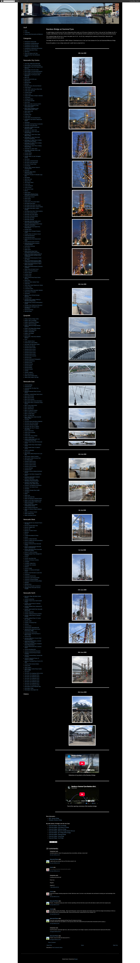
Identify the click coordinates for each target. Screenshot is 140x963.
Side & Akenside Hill (29, 374)
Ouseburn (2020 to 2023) (30, 464)
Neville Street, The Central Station (32, 201)
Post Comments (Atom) (57, 947)
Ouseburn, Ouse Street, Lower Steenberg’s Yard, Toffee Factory (32, 483)
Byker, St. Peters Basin (30, 413)
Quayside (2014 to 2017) (30, 351)
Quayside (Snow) (28, 362)
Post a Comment (52, 942)
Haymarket (27, 170)
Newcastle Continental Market (31, 216)
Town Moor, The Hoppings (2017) (32, 683)
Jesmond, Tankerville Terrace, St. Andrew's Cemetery (32, 659)
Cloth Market (27, 97)
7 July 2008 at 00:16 (54, 887)
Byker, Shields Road (29, 408)
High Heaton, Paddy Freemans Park (33, 458)
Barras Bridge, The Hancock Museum (33, 73)
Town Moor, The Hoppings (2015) (32, 680)
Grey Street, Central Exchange (31, 160)
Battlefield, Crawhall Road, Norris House (33, 394)
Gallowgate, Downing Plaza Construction (34, 124)
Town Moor (27, 671)
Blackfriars (27, 84)
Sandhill (26, 370)
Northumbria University (30, 246)
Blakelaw (27, 532)
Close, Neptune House (30, 341)
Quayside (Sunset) (29, 364)
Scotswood (27, 574)
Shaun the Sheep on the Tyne (31, 53)
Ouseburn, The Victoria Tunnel (31, 487)
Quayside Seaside (29, 369)
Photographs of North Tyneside (31, 45)
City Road (27, 419)
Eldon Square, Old (29, 111)
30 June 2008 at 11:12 (55, 871)
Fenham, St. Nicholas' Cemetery (32, 560)
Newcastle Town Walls (30, 217)
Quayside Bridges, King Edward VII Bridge (59, 827)
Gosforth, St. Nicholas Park (30, 622)
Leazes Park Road (29, 185)
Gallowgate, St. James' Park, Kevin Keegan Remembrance (32, 138)
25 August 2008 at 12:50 (55, 939)
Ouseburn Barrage (29, 468)
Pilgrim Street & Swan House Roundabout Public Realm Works (32, 252)
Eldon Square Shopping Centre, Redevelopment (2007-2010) (32, 109)
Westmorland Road (29, 309)
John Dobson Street (29, 182)
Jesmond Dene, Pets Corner (31, 632)
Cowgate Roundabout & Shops (31, 535)
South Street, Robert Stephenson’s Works (34, 285)
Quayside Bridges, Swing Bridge (56, 836)
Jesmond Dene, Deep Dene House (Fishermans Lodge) (32, 630)
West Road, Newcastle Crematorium (33, 586)
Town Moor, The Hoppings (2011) (32, 675)
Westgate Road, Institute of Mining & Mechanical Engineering (33, 300)
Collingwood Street (29, 99)
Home (82, 945)
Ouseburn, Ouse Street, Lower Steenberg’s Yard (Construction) (32, 480)
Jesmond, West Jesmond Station (32, 664)
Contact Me (27, 32)
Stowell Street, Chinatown (30, 291)
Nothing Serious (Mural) (30, 346)
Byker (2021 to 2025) (29, 397)
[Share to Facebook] (55, 842)
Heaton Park (27, 434)
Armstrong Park (28, 386)
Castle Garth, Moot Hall (30, 90)
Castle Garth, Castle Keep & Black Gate (33, 89)
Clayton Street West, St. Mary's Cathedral (34, 95)
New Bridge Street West (30, 203)
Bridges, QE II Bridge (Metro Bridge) (32, 328)
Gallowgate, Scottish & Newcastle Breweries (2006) (32, 128)
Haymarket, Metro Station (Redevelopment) (30, 172)
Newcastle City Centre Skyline (31, 214)
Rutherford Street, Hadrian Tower (32, 282)
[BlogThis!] (52, 842)
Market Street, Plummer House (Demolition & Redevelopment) (31, 194)
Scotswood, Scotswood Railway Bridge (33, 581)
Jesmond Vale (28, 636)
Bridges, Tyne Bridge (29, 333)
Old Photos (27, 51)
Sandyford (27, 488)
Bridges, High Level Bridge (30, 320)
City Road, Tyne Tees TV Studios (32, 426)
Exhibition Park (28, 114)
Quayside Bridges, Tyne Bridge (56, 838)
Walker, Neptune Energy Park (31, 507)
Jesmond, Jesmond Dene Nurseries (32, 651)
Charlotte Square (28, 92)
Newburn (27, 566)
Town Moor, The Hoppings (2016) (32, 681)
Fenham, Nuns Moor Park (30, 558)
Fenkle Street (27, 116)
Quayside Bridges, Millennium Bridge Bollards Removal (62, 830)
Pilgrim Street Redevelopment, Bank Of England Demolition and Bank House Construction (33, 255)
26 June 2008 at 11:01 (55, 855)
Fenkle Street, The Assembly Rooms (33, 117)
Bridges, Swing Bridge (29, 331)
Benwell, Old (27, 529)
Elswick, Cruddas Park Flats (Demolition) (34, 540)
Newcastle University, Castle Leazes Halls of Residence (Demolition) (33, 222)
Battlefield (27, 389)
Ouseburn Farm (28, 469)
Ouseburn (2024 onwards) (30, 466)
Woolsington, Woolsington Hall (31, 689)
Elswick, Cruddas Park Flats (31, 538)
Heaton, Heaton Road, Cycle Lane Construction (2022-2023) (32, 440)
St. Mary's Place (28, 287)
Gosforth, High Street (29, 612)
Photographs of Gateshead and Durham (33, 48)
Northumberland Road (30, 235)
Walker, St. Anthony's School (31, 512)
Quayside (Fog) (28, 357)
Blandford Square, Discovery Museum (33, 85)
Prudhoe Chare (28, 274)
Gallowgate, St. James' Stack (31, 148)
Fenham (26, 556)
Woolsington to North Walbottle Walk (33, 686)
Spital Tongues (28, 667)
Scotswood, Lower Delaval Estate (32, 577)
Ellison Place (27, 112)
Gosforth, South (28, 620)
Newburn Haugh (28, 568)
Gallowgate (27, 122)
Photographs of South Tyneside (31, 46)
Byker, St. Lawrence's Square (31, 410)
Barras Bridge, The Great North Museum (33, 71)
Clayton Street (28, 94)
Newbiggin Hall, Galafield (30, 565)
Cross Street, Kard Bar (29, 100)
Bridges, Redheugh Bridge (30, 330)
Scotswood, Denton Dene (30, 576)
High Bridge (27, 177)
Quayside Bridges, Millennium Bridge (57, 829)
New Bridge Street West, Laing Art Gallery (34, 206)
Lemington (27, 561)
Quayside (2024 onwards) (30, 355)
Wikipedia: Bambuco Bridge (55, 820)
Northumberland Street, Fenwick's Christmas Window (32, 244)
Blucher (26, 534)
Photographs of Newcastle (30, 41)
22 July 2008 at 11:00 (54, 914)
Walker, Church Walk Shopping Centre (33, 500)
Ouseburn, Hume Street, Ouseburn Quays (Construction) (32, 477)
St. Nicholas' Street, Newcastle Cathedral (34, 290)
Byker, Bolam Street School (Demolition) (33, 401)
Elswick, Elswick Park (29, 542)
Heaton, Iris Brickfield (29, 450)
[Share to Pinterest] (56, 842)
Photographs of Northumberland (32, 43)
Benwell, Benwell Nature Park (31, 525)
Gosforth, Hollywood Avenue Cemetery (33, 613)
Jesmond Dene (28, 626)
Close (26, 339)
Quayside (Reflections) (30, 360)
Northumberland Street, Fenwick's (32, 241)
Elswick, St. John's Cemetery (31, 552)
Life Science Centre (29, 189)
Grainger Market (28, 153)
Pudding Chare (28, 275)
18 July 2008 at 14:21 (54, 896)
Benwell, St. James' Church (31, 530)
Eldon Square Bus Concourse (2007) (33, 104)
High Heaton (27, 452)
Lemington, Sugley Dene (30, 563)
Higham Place (28, 180)
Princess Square (28, 272)
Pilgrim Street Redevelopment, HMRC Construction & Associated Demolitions (33, 261)
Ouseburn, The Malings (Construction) (33, 485)
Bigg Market (27, 80)
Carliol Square (28, 87)
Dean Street (27, 102)
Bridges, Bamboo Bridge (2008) (32, 318)
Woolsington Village (29, 688)
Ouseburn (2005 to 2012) (30, 461)
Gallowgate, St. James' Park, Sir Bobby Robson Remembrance (33, 143)
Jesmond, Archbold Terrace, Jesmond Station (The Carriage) (33, 641)
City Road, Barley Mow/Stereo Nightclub (33, 421)
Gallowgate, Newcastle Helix (31, 125)
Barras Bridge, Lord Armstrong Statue (33, 65)
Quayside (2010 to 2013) (30, 349)
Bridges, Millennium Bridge (31, 324)
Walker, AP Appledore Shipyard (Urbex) (33, 498)
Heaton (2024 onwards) (30, 432)
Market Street (27, 192)
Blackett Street (28, 82)
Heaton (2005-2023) (29, 430)
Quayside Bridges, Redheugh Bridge (57, 834)
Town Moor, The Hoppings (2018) (32, 685)
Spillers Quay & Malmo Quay (31, 375)
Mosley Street (28, 198)
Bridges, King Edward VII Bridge (32, 322)
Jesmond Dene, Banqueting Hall (32, 627)
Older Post (115, 945)
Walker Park (27, 495)
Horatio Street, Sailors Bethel (31, 342)
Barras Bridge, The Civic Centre (32, 69)
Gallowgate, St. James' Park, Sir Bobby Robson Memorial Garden (33, 141)
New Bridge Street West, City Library (33, 205)
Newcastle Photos (54, 859)
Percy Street (27, 248)
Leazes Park (27, 184)
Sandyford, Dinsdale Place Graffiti (32, 490)
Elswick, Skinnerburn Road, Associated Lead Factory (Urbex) (33, 550)
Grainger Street (28, 154)
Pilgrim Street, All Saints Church (32, 269)
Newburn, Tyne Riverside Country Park (33, 572)
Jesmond (27, 624)
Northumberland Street (30, 237)
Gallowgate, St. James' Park (31, 130)
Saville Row (27, 283)
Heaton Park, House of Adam (31, 435)
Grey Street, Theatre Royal (30, 164)
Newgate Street (28, 229)
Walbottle (27, 582)
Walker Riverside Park (29, 497)
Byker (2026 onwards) (29, 399)
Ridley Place (27, 280)
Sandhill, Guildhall (29, 372)
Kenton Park (27, 665)
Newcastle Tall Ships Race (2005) (32, 344)
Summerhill (27, 293)
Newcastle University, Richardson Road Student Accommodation (33, 224)
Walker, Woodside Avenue (30, 515)
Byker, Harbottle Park (29, 407)
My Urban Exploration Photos (31, 50)
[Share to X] (53, 842)
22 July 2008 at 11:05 (54, 923)
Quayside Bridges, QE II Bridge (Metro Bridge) (60, 832)
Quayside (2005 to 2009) (30, 347)
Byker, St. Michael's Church (31, 412)
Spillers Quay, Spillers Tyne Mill (31, 377)
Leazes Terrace (28, 187)
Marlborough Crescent (30, 196)
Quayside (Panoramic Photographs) (32, 359)
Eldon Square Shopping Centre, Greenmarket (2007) (32, 106)
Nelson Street (28, 200)
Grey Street (27, 159)
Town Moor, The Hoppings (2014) (32, 678)
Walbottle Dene (28, 584)
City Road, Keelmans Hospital (31, 424)
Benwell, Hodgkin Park (30, 527)
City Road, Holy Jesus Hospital (31, 423)
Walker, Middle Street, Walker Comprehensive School (31, 505)
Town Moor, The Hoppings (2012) (32, 676)
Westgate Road (28, 298)
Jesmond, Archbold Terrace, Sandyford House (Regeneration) (33, 644)
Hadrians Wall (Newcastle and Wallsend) (34, 34)
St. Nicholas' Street (29, 288)
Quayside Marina (28, 365)
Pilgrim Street (28, 249)
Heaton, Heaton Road (29, 437)
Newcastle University (29, 219)
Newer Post (49, 945)
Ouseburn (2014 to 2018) (30, 463)
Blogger (76, 959)
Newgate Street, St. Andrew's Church (33, 234)
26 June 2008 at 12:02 (55, 863)
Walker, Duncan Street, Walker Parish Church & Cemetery (33, 502)
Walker (26, 493)
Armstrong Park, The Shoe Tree (31, 388)
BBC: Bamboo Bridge (54, 818)
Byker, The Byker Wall (29, 415)
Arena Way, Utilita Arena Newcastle (32, 63)
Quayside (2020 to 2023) (30, 354)
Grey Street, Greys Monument (31, 162)
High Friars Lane (28, 179)
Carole (51, 867)
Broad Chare (27, 335)
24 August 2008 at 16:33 (55, 931)
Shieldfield (27, 492)
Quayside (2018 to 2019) (30, 352)
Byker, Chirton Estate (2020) (31, 405)
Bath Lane (27, 77)
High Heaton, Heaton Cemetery (31, 456)
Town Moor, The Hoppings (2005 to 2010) (34, 673)
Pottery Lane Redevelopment (31, 271)
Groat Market (27, 165)
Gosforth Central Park (29, 599)
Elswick (26, 537)
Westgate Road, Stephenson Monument (33, 305)
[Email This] (50, 842)
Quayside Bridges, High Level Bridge (57, 825)
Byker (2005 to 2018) (29, 396)
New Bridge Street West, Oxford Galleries (34, 211)
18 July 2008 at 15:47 (54, 904)
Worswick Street (28, 311)
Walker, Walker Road (29, 513)
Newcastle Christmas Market (31, 212)
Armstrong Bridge (28, 385)
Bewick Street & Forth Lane (31, 79)
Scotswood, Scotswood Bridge (31, 579)
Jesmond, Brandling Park (30, 649)
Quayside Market (28, 367)
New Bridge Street (29, 459)
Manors (26, 190)
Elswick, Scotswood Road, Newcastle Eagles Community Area (33, 547)
